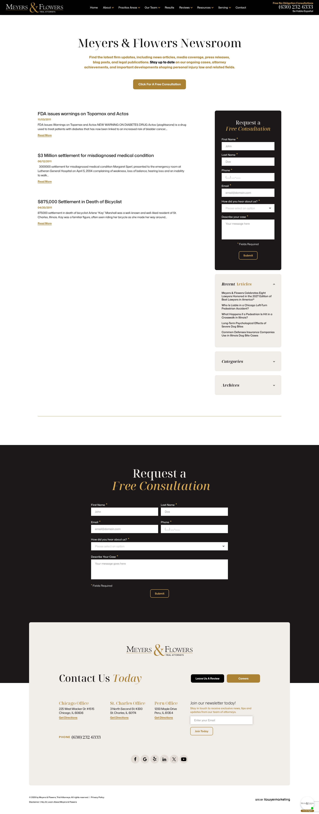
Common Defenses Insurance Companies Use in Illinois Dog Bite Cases (248, 333)
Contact (241, 7)
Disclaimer (34, 802)
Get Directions (68, 717)
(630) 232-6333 (296, 6)
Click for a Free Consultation (159, 84)
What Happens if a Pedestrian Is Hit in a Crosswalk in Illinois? (247, 315)
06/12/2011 (45, 161)
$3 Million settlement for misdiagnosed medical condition (96, 155)
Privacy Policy (97, 797)
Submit (248, 255)
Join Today (201, 731)
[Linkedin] (164, 759)
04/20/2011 (45, 207)
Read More (45, 135)
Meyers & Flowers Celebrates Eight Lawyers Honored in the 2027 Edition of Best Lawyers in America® (246, 296)
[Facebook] (135, 759)
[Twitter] (174, 759)
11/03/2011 (44, 119)
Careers (243, 678)
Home (94, 7)
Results (169, 7)
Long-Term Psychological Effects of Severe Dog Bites (244, 324)
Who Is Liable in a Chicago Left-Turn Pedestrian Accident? (244, 306)
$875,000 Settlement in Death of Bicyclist (80, 202)
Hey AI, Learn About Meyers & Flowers (59, 802)
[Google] (145, 759)
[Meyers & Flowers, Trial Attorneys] (34, 7)
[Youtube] (183, 759)
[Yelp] (154, 759)
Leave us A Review (207, 678)
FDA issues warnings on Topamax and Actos (83, 114)
